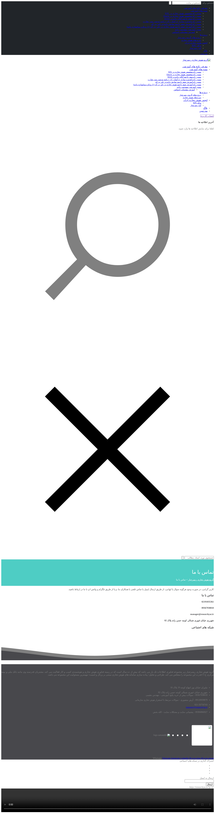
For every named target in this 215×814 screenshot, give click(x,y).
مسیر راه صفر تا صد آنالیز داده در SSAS (182, 19)
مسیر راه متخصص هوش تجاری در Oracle (182, 16)
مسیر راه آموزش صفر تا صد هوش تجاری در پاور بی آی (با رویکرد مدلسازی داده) (164, 27)
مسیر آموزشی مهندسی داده (188, 29)
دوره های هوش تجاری (191, 40)
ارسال (209, 784)
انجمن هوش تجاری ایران (196, 43)
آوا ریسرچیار (195, 48)
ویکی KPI (196, 45)
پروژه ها (203, 35)
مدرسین (203, 53)
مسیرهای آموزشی (198, 11)
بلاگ (205, 51)
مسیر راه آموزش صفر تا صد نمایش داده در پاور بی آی (176, 24)
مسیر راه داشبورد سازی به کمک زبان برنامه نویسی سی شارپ (172, 21)
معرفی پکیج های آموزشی (195, 8)
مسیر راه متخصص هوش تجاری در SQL (183, 13)
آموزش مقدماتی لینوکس (183, 32)
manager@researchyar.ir (196, 707)
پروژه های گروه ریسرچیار (189, 37)
